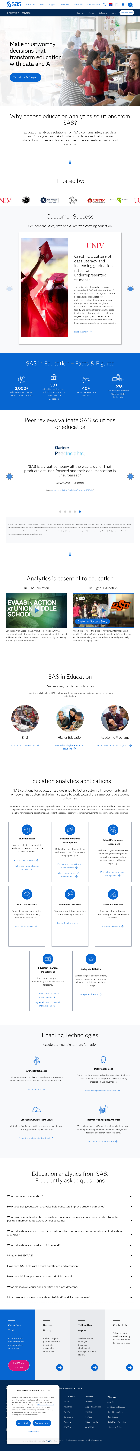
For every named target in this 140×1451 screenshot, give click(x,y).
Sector (91, 13)
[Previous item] (9, 476)
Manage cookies (33, 1431)
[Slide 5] (80, 512)
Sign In (130, 4)
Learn (41, 4)
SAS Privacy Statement (45, 1405)
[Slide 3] (70, 512)
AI (113, 13)
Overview (80, 13)
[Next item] (130, 289)
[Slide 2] (65, 512)
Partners (65, 4)
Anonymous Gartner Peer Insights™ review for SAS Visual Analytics (73, 486)
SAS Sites (123, 4)
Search (104, 4)
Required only (41, 1423)
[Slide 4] (75, 512)
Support (52, 4)
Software (30, 4)
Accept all (23, 1423)
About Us (78, 4)
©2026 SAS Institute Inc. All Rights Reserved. (85, 1440)
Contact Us (117, 4)
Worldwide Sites (111, 4)
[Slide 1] (60, 512)
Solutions (103, 13)
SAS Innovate (93, 4)
